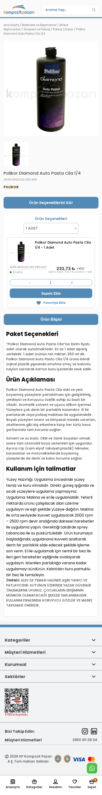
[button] (13, 784)
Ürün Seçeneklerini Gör (51, 202)
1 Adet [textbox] (32, 228)
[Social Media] (85, 731)
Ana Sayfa (11, 25)
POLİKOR (11, 187)
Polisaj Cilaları (63, 29)
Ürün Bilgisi (51, 319)
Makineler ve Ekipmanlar (39, 25)
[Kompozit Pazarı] (19, 10)
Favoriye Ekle (54, 302)
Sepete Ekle (51, 293)
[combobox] (51, 228)
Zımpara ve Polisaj (36, 29)
